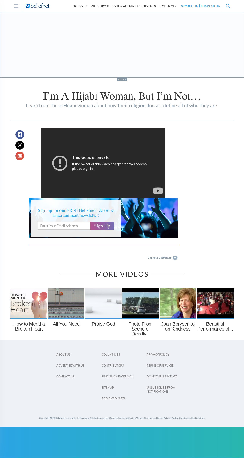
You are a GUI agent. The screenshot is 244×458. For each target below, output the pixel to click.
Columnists (111, 354)
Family (167, 5)
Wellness (123, 5)
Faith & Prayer (99, 5)
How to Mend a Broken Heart (29, 326)
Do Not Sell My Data (162, 376)
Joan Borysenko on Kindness (178, 326)
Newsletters (189, 5)
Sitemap (108, 387)
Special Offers (210, 5)
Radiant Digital (114, 398)
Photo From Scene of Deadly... (140, 329)
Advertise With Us (70, 365)
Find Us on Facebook (117, 376)
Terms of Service (160, 365)
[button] (228, 6)
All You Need (66, 324)
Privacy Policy (158, 354)
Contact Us (65, 376)
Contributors (113, 365)
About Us (63, 354)
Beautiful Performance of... (215, 326)
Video (122, 79)
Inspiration (81, 5)
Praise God (103, 324)
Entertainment (147, 5)
